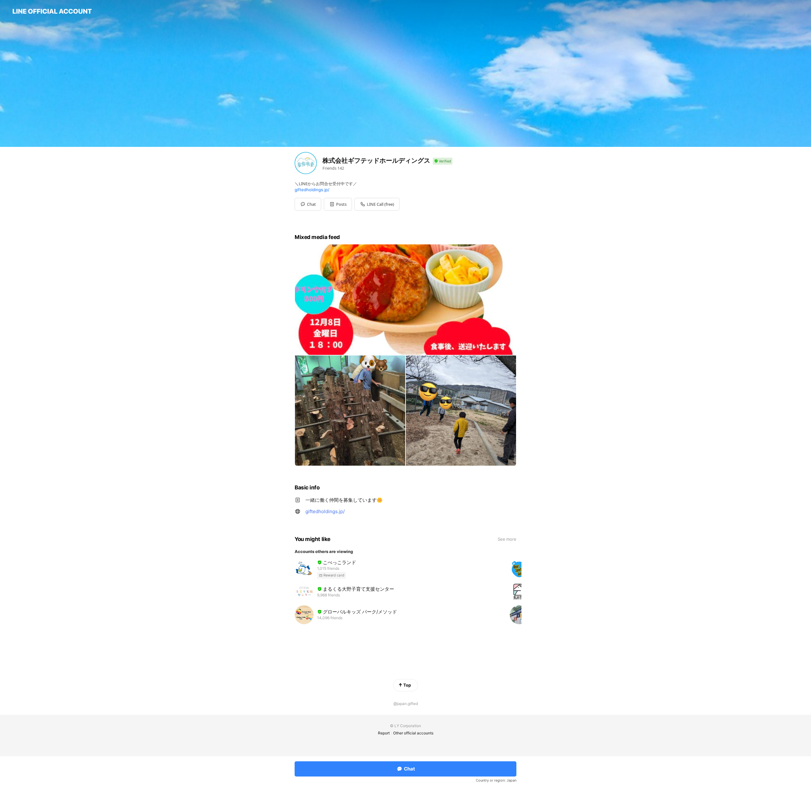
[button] (338, 204)
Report (384, 733)
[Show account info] (442, 161)
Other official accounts (413, 733)
